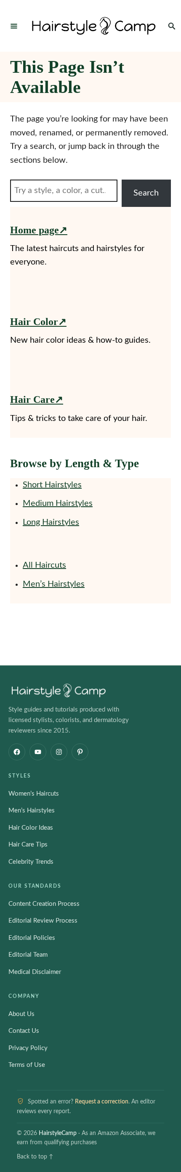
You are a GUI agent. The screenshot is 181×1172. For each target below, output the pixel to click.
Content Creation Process (44, 904)
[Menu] (14, 26)
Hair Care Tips (28, 844)
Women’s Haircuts (33, 794)
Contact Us (23, 1031)
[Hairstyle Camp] (94, 26)
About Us (21, 1014)
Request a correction (101, 1102)
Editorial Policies (31, 938)
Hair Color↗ (38, 321)
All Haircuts (44, 565)
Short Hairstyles (52, 485)
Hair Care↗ (36, 399)
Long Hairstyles (51, 522)
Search (146, 193)
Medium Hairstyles (58, 503)
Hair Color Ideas (30, 828)
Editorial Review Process (42, 921)
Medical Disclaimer (34, 972)
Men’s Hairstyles (54, 584)
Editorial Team (28, 955)
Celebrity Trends (30, 862)
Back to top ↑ (35, 1157)
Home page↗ (38, 230)
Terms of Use (26, 1065)
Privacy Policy (28, 1048)
